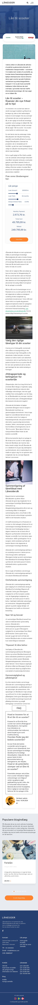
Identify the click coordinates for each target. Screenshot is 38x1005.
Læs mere (6, 880)
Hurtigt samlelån (7, 981)
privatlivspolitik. (23, 1002)
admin (25, 798)
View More (19, 239)
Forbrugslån (23, 940)
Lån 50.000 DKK (25, 971)
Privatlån (22, 942)
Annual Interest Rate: (18, 202)
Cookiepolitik (13, 1002)
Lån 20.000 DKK (25, 969)
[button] (12, 891)
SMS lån (4, 966)
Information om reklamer (10, 971)
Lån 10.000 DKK (25, 968)
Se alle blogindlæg (19, 898)
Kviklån (4, 979)
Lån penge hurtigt (8, 969)
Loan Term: (18, 196)
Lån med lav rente (25, 944)
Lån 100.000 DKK (25, 973)
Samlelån (23, 946)
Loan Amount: (18, 190)
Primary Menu (31, 2)
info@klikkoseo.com (13, 950)
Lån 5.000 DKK (24, 966)
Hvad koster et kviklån (9, 968)
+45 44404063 (9, 948)
